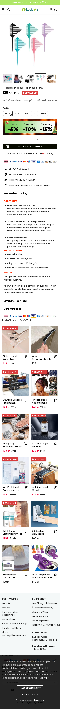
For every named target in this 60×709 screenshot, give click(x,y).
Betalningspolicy (40, 620)
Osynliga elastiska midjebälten (12, 401)
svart (8, 113)
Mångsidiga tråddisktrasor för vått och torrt (12, 446)
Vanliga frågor (12, 308)
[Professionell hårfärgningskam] (30, 44)
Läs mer (44, 678)
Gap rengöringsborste (42, 358)
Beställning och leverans (44, 603)
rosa (18, 113)
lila (34, 113)
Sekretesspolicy (40, 616)
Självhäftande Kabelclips (10, 358)
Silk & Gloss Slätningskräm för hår (12, 533)
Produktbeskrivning (15, 193)
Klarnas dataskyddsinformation (14, 634)
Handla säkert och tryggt (14, 623)
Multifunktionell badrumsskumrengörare (16, 489)
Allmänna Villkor (40, 612)
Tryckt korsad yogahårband (39, 401)
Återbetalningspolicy (42, 607)
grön (43, 113)
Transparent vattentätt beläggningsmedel (13, 577)
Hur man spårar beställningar (10, 613)
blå (26, 113)
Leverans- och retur (16, 301)
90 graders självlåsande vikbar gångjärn (40, 533)
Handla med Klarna (11, 628)
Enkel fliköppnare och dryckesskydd (42, 576)
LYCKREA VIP (12, 153)
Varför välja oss (10, 619)
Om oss (6, 607)
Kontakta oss (8, 603)
